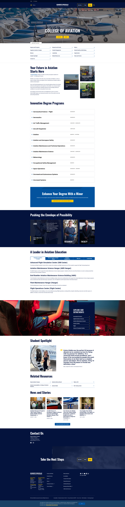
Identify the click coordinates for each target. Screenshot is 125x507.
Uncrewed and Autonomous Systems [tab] (54, 174)
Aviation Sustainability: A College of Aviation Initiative (39, 386)
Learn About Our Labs (37, 238)
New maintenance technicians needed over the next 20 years (87, 92)
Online (31, 1)
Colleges (47, 10)
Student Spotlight (34, 55)
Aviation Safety (76, 323)
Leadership (54, 53)
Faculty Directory (49, 476)
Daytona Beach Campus (35, 382)
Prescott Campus (33, 484)
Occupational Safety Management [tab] (53, 163)
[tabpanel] (62, 278)
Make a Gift (76, 382)
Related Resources (56, 55)
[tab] (38, 258)
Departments (77, 53)
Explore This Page (35, 43)
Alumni (48, 478)
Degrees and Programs (35, 47)
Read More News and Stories (62, 424)
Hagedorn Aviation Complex (36, 50)
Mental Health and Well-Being (80, 50)
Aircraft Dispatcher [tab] (54, 129)
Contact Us (32, 58)
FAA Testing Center (77, 385)
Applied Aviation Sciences (78, 318)
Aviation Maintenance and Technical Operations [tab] (54, 146)
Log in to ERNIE (83, 475)
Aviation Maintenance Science (79, 321)
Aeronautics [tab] (54, 117)
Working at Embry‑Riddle (67, 486)
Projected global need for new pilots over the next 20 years (71, 84)
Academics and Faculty (39, 10)
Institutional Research (67, 483)
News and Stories (77, 55)
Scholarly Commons (50, 483)
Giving (48, 481)
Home (31, 10)
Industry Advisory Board (57, 382)
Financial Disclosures (67, 481)
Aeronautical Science (77, 316)
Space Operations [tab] (56, 169)
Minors (75, 47)
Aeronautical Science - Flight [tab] (54, 112)
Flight (74, 325)
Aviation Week (55, 385)
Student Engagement (56, 50)
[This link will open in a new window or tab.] (80, 473)
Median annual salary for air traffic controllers (87, 75)
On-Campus (35, 1)
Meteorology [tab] (54, 157)
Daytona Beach (34, 74)
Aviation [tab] (56, 134)
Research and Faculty (56, 47)
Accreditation (65, 476)
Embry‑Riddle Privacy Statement (52, 505)
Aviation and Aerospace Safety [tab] (54, 140)
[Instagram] (33, 442)
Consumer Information (67, 478)
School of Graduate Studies (79, 328)
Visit (85, 5)
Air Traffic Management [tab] (56, 123)
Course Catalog (49, 486)
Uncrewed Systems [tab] (53, 180)
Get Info (80, 5)
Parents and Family (50, 473)
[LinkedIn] (30, 442)
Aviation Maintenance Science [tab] (56, 151)
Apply (90, 459)
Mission (31, 53)
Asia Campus (40, 484)
